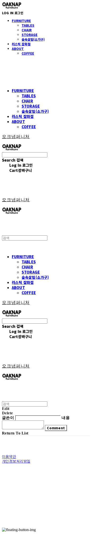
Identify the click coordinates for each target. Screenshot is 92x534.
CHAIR (27, 30)
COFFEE (28, 53)
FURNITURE (21, 20)
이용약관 (9, 456)
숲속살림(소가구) (33, 39)
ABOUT (18, 48)
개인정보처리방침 (16, 461)
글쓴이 (8, 418)
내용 (66, 418)
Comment (56, 428)
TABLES (28, 25)
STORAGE (30, 34)
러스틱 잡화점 (21, 44)
